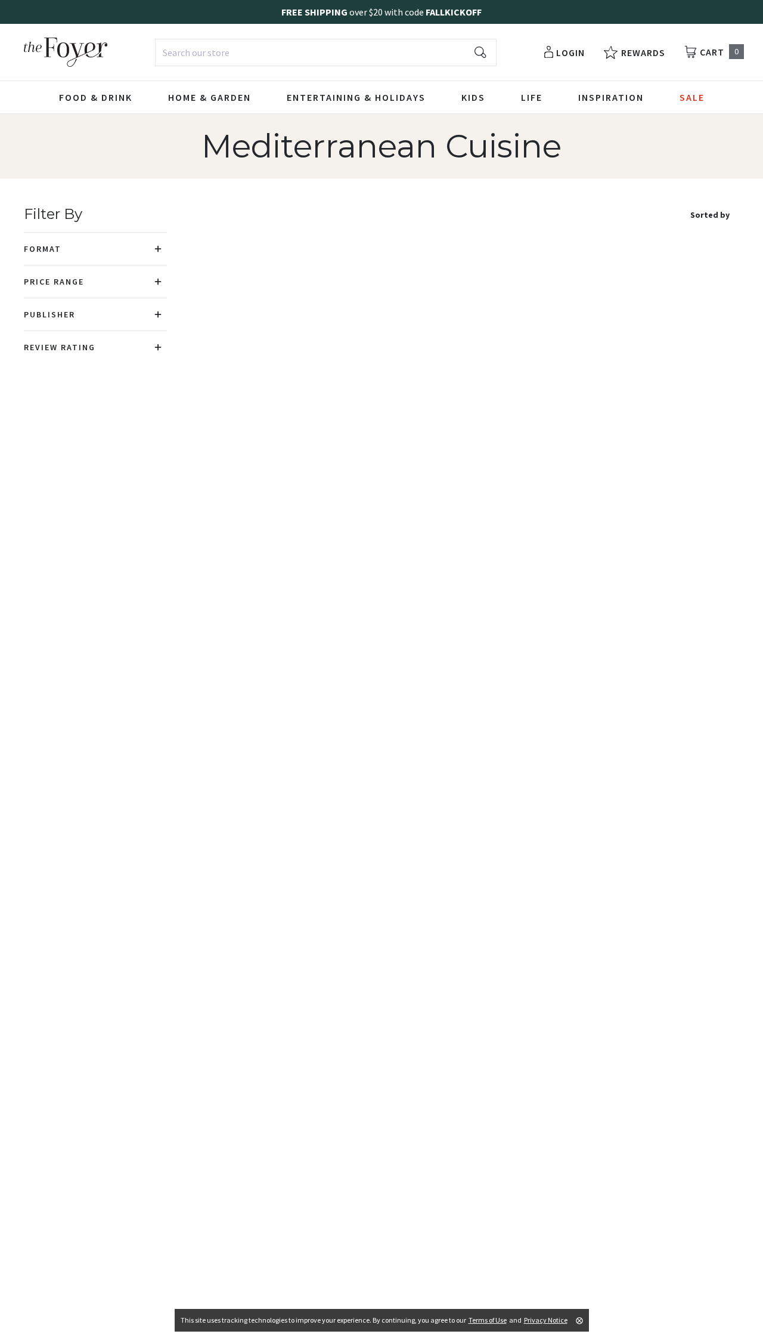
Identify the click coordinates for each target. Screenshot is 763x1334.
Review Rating (59, 347)
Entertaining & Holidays (356, 97)
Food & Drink (95, 97)
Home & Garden (209, 97)
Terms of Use (488, 1320)
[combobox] (326, 52)
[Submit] (480, 52)
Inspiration (611, 97)
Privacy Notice (545, 1320)
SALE (692, 97)
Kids (473, 97)
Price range (54, 281)
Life (531, 97)
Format (42, 248)
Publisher (49, 314)
